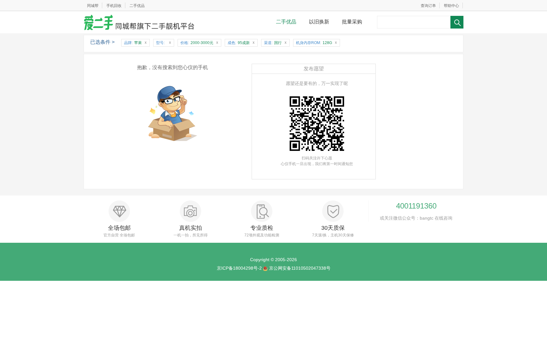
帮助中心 (451, 5)
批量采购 (352, 21)
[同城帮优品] (139, 22)
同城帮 (92, 5)
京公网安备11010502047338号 (299, 268)
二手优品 (137, 5)
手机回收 (114, 5)
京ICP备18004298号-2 (239, 268)
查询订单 (428, 5)
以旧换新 (319, 21)
